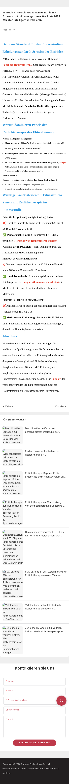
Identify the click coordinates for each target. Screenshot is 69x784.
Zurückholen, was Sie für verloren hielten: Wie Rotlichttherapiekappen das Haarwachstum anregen (44, 629)
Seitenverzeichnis (37, 768)
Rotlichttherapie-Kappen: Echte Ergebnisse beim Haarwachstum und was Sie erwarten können (45, 475)
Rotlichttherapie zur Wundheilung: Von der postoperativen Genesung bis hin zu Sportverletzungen (45, 504)
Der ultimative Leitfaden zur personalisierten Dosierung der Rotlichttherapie (41, 430)
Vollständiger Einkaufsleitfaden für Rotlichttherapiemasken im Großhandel (43, 607)
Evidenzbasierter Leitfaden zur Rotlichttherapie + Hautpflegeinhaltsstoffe (42, 453)
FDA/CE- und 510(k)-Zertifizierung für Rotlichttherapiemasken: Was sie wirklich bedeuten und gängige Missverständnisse (45, 573)
